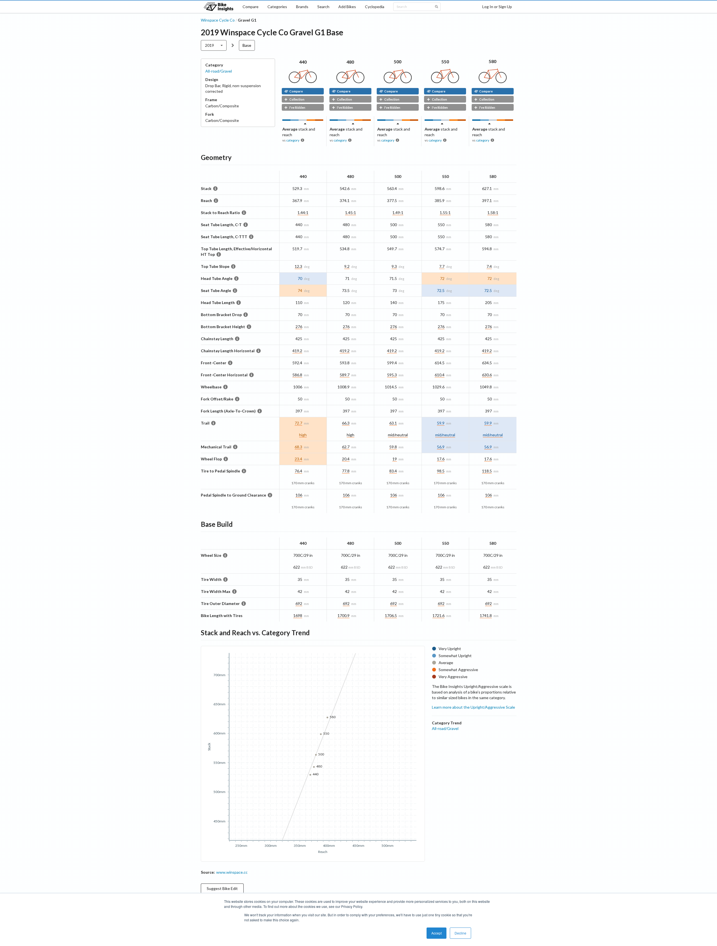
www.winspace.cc (232, 872)
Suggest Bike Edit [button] (222, 888)
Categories (277, 6)
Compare (251, 6)
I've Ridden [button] (297, 107)
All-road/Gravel (218, 71)
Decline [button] (460, 933)
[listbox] (214, 45)
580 (492, 61)
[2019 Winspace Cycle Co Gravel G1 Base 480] (350, 81)
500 (397, 61)
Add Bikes (347, 6)
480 (350, 61)
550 (445, 61)
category (292, 140)
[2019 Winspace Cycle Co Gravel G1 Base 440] (303, 81)
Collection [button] (296, 99)
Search (323, 6)
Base (247, 45)
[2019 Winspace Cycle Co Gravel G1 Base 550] (445, 81)
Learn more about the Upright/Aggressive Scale (473, 707)
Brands (302, 6)
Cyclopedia (374, 6)
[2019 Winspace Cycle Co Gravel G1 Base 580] (493, 81)
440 (303, 61)
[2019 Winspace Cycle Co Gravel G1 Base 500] (398, 81)
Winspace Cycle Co (218, 20)
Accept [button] (436, 933)
